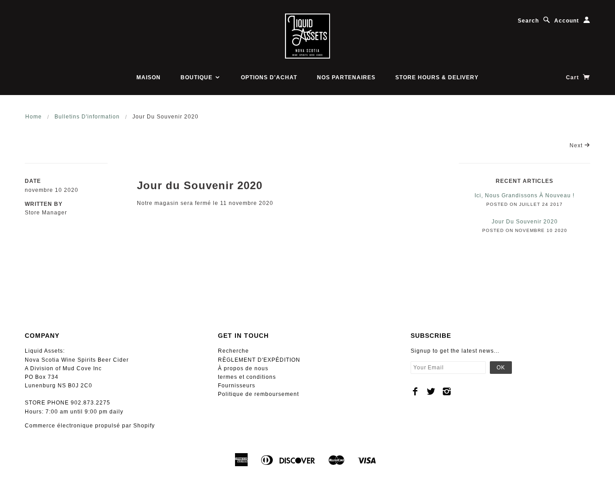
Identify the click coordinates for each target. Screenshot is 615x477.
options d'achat (269, 77)
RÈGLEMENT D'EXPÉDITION (259, 360)
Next (577, 145)
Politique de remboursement (258, 394)
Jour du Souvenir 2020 (199, 185)
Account (566, 21)
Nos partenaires (346, 77)
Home (33, 117)
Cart (573, 77)
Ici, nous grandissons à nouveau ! (524, 195)
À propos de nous (243, 368)
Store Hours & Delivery (437, 77)
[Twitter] (431, 391)
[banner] (307, 36)
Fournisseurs (236, 385)
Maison (148, 77)
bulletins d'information (87, 117)
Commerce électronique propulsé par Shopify (90, 425)
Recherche (233, 351)
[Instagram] (447, 391)
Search (528, 21)
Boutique (197, 77)
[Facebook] (415, 391)
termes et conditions (247, 377)
